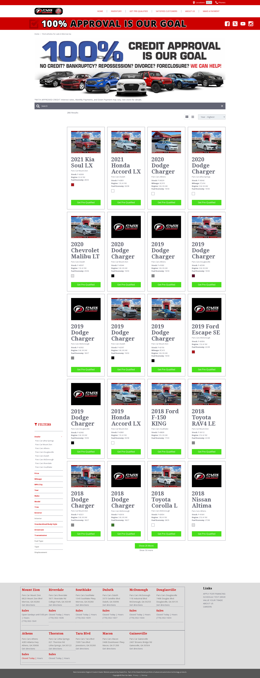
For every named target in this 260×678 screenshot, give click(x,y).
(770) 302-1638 (56, 617)
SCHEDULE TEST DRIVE (214, 597)
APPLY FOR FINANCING (214, 593)
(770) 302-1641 (29, 621)
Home (100, 11)
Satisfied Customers (166, 11)
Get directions (28, 605)
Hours (26, 617)
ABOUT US (208, 603)
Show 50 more (146, 550)
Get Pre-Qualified (139, 11)
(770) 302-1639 (83, 617)
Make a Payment (211, 11)
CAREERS (207, 606)
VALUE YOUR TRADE (213, 600)
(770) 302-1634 (163, 617)
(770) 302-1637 (110, 617)
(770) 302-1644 (136, 617)
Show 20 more (146, 545)
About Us (190, 11)
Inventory (116, 11)
